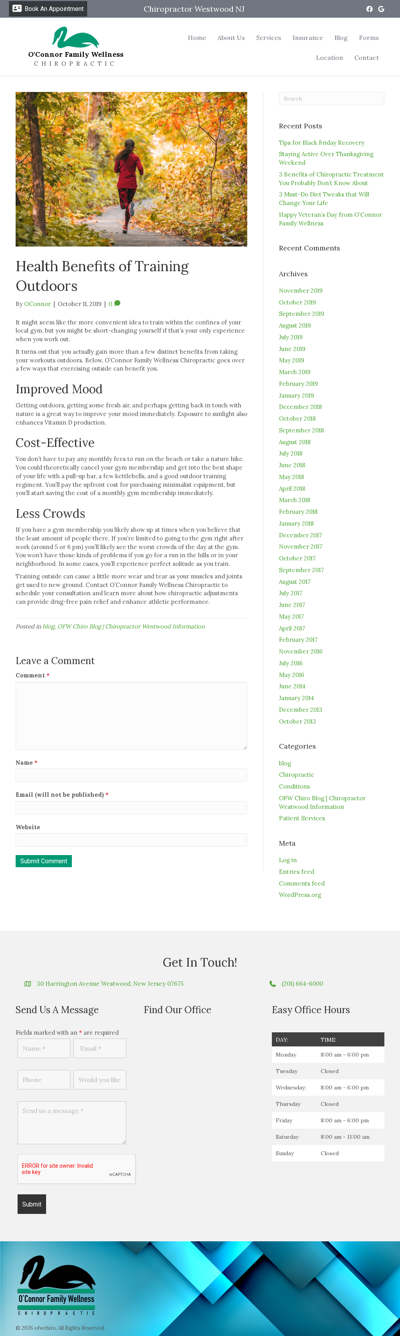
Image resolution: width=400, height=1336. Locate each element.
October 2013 (297, 721)
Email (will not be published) (62, 794)
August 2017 (295, 581)
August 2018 (295, 442)
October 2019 (297, 302)
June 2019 (292, 349)
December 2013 (300, 709)
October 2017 (297, 558)
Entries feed (296, 871)
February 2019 (298, 383)
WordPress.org (300, 894)
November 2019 (301, 290)
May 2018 (291, 477)
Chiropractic (296, 774)
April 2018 (292, 488)
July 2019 (291, 337)
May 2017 (291, 616)
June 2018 (292, 465)
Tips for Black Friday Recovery (321, 142)
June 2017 (292, 605)
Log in (288, 860)
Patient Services (302, 818)
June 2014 (292, 686)
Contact (366, 57)
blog (48, 626)
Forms (369, 37)
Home (197, 37)
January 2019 (296, 395)
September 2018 (301, 430)
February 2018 (298, 511)
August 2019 (295, 325)
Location (329, 57)
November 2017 (300, 546)
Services (268, 37)
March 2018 (294, 500)
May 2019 (291, 360)
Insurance (308, 37)
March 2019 (295, 372)
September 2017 (301, 570)
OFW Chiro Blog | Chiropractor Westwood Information (131, 626)
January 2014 (296, 698)
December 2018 (300, 407)
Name (27, 762)
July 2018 (290, 453)
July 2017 (290, 593)
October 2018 (297, 418)
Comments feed (302, 883)
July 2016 (291, 663)
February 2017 (298, 639)
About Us (231, 37)
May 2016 (291, 675)
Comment (33, 675)
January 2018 (296, 523)
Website (28, 827)
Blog (341, 37)
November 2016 (301, 651)
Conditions (294, 786)
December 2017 (300, 535)
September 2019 (301, 313)
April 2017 (292, 628)
